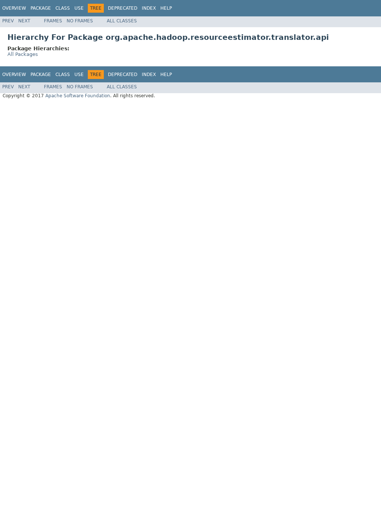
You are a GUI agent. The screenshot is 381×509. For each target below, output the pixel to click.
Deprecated (122, 8)
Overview (14, 8)
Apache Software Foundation (77, 95)
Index (149, 8)
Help (166, 8)
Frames (53, 20)
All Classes (122, 20)
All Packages (22, 54)
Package (41, 8)
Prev (8, 20)
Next (24, 20)
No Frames (80, 20)
